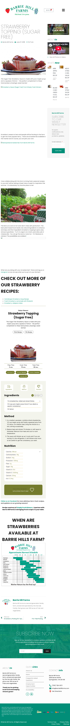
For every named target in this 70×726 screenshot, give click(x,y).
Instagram (4, 272)
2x (35, 395)
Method (24, 389)
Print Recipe (18, 332)
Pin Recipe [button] (28, 332)
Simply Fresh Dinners (25, 508)
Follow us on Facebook (9, 501)
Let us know (17, 491)
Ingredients (9, 389)
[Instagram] (27, 694)
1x (32, 395)
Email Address (57, 142)
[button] (63, 10)
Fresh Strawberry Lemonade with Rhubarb (18, 301)
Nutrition (38, 389)
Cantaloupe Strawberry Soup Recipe (16, 299)
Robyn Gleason (23, 310)
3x (38, 395)
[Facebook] (31, 694)
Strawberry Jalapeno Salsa (13, 303)
